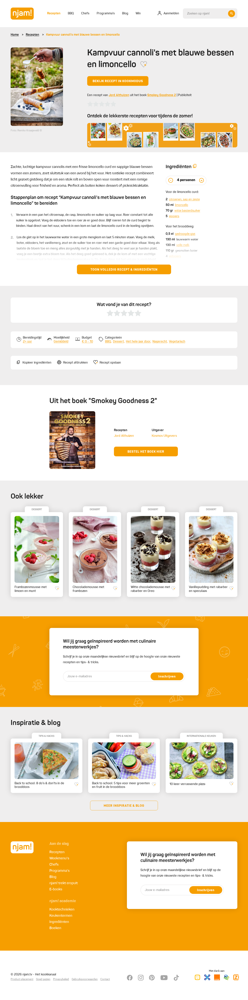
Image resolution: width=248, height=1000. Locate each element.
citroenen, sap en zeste (184, 199)
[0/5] (101, 104)
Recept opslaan (110, 362)
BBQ (108, 341)
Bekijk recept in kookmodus (118, 81)
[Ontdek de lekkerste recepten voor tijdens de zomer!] (162, 135)
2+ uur (27, 341)
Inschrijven (167, 676)
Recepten (32, 34)
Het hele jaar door (138, 341)
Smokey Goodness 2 (161, 95)
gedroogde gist (185, 234)
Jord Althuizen (119, 95)
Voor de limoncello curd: (182, 192)
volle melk (182, 245)
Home (15, 34)
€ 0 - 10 (87, 341)
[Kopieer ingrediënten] (194, 167)
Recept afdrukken (75, 362)
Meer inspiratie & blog (124, 805)
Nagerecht (159, 341)
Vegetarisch (177, 341)
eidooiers (175, 256)
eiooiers (174, 216)
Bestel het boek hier (145, 451)
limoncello (181, 205)
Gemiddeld (61, 341)
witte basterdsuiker (187, 210)
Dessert (118, 341)
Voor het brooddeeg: (180, 226)
